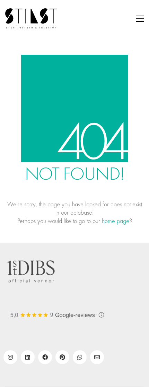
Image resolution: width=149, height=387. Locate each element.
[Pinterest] (62, 357)
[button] (140, 19)
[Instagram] (10, 357)
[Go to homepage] (31, 19)
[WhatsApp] (80, 357)
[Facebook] (45, 357)
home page (115, 221)
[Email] (97, 357)
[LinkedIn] (28, 357)
